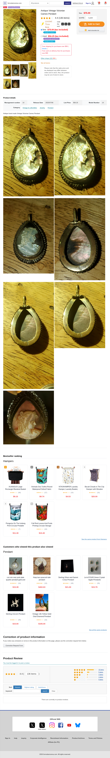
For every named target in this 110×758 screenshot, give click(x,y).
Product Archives (78, 738)
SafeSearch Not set (78, 3)
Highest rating (29, 687)
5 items (101, 672)
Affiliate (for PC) (54, 742)
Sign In (88, 3)
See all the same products (98, 630)
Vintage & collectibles (30, 108)
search (67, 3)
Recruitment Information (59, 738)
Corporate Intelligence (38, 738)
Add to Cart (93, 24)
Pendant (50, 108)
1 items (101, 677)
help (15, 738)
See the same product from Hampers (94, 539)
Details (44, 48)
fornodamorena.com (15, 3)
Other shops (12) (49, 58)
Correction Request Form (14, 645)
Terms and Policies (95, 738)
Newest (17, 687)
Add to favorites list (93, 30)
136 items (31, 674)
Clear (53, 691)
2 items (101, 674)
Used (55, 38)
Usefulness (42, 687)
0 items (101, 679)
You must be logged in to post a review (16, 663)
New (55, 31)
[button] (105, 3)
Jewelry (42, 108)
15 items (101, 670)
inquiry (23, 738)
